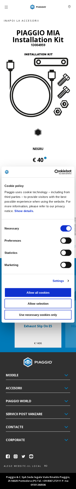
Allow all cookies (38, 292)
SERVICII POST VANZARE (24, 414)
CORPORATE (15, 440)
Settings (58, 280)
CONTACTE (14, 427)
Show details (23, 210)
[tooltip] (38, 132)
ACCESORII (14, 388)
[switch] (66, 240)
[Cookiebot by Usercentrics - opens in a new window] (55, 172)
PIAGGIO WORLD (18, 401)
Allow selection (38, 303)
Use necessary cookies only (38, 314)
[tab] (38, 132)
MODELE (12, 375)
